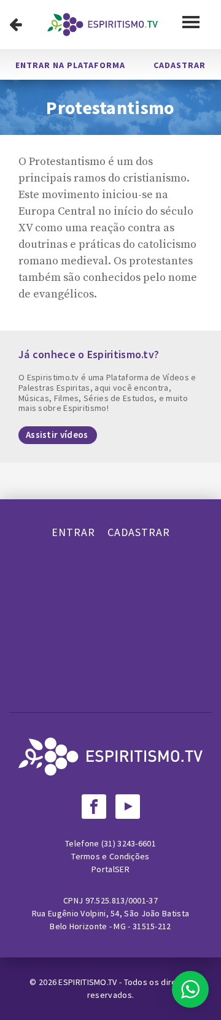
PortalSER (110, 869)
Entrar (73, 532)
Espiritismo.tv (88, 981)
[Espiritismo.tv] (102, 24)
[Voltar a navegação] (15, 24)
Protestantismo (110, 107)
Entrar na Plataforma (70, 65)
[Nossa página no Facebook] (94, 806)
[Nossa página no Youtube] (127, 806)
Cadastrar (179, 65)
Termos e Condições (110, 856)
